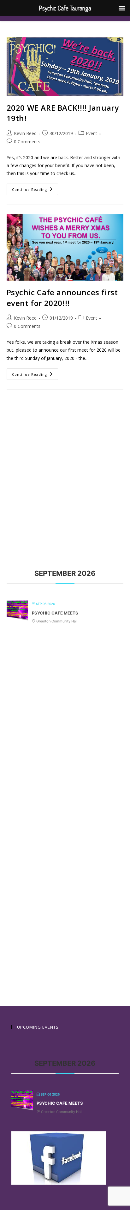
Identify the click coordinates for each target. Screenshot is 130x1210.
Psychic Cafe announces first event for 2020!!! (62, 297)
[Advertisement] (65, 467)
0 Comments (27, 142)
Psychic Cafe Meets (55, 612)
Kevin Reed (25, 133)
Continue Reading (35, 188)
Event (91, 133)
